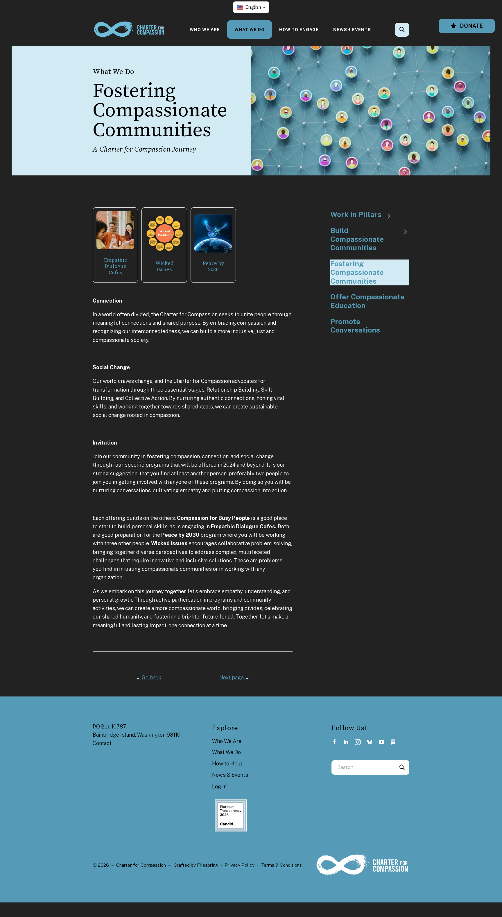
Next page (234, 677)
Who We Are (205, 29)
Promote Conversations (355, 326)
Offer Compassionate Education (367, 301)
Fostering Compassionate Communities (357, 272)
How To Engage (299, 29)
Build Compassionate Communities (357, 239)
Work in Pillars (355, 214)
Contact (102, 743)
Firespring (207, 865)
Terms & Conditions (281, 865)
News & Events (230, 775)
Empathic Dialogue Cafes (115, 266)
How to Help (227, 763)
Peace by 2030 (213, 266)
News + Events (352, 29)
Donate (471, 26)
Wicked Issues (164, 266)
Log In (219, 786)
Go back (148, 677)
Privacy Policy (239, 865)
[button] (251, 7)
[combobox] (409, 29)
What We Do (249, 29)
